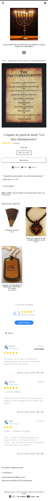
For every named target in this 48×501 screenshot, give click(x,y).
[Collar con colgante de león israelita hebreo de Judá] (36, 221)
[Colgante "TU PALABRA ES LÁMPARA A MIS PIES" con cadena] (12, 264)
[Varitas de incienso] (12, 217)
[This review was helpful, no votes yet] (38, 372)
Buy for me (24, 160)
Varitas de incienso (12, 230)
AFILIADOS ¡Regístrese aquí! (12, 467)
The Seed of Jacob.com (28, 492)
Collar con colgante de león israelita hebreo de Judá (36, 239)
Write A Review (24, 323)
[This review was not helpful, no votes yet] (42, 372)
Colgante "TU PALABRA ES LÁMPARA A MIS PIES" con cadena (12, 287)
